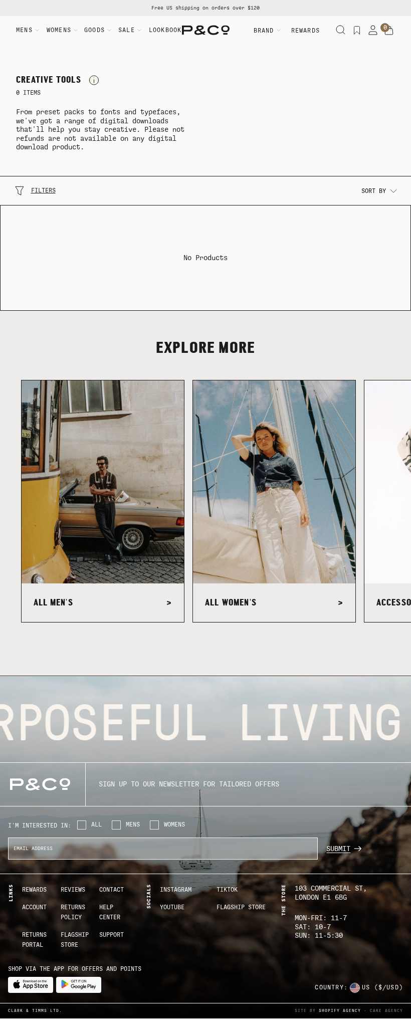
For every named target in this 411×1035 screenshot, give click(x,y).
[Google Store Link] (78, 985)
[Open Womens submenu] (75, 30)
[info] (94, 80)
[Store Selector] (355, 988)
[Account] (373, 30)
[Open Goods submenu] (109, 30)
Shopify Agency (340, 1010)
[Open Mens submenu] (37, 30)
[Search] (341, 30)
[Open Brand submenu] (278, 30)
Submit (338, 849)
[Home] (206, 30)
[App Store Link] (30, 985)
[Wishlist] (357, 30)
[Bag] (389, 31)
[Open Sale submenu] (139, 30)
